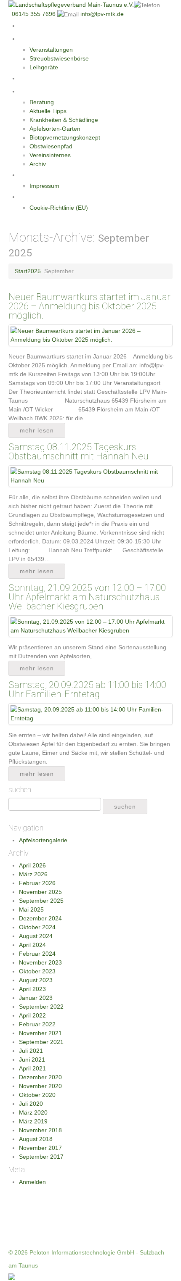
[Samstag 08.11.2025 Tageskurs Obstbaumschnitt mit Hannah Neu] (90, 475)
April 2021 (32, 1068)
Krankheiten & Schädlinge (63, 119)
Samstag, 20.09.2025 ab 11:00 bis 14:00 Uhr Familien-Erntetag (87, 689)
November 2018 (40, 1130)
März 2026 (33, 874)
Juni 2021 (32, 1059)
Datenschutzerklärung (49, 196)
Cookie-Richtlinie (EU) (58, 207)
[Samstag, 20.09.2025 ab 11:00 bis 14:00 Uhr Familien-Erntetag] (90, 713)
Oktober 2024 (37, 927)
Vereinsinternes (50, 155)
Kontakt (30, 175)
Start (26, 25)
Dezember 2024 (40, 918)
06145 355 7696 (34, 14)
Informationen (39, 91)
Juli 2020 (31, 1103)
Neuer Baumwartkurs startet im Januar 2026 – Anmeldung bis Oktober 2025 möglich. (89, 306)
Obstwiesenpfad (50, 146)
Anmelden (32, 1181)
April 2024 (32, 944)
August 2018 (36, 1139)
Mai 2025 (31, 909)
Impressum (44, 185)
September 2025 (41, 900)
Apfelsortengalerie (43, 840)
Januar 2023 (36, 997)
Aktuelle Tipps (48, 111)
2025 (34, 271)
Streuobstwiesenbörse (59, 58)
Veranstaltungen (51, 49)
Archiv (37, 164)
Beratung (41, 102)
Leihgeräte (43, 67)
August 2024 (36, 936)
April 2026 (32, 865)
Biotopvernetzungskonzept (64, 137)
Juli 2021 (31, 1050)
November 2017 (40, 1147)
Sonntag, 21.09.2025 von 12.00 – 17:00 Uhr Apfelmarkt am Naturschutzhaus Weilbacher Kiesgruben (87, 597)
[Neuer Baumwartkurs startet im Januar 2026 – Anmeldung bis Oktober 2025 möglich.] (90, 335)
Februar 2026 (37, 883)
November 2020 (40, 1086)
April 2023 (32, 989)
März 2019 (33, 1121)
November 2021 (40, 1033)
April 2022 (32, 1015)
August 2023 (36, 980)
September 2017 (41, 1156)
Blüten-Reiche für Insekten (56, 78)
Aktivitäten (34, 38)
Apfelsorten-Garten (54, 128)
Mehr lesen (37, 430)
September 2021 (41, 1042)
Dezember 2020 (40, 1077)
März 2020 (33, 1112)
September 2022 (41, 1006)
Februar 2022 (37, 1024)
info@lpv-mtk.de (102, 14)
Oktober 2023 (37, 971)
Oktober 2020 (37, 1094)
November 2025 (40, 891)
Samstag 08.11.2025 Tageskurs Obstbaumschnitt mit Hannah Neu (78, 451)
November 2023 (40, 962)
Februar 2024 (37, 953)
